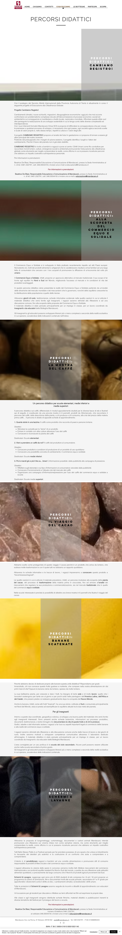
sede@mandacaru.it (61, 920)
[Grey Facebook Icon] (60, 923)
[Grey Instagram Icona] (64, 923)
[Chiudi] (120, 931)
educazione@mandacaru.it (77, 165)
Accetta (113, 932)
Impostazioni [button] (93, 932)
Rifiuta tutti (104, 932)
